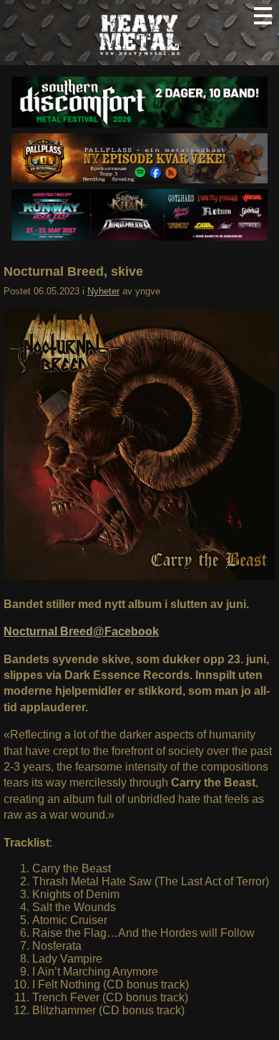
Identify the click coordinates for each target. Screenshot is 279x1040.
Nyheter (103, 291)
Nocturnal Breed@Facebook (81, 631)
